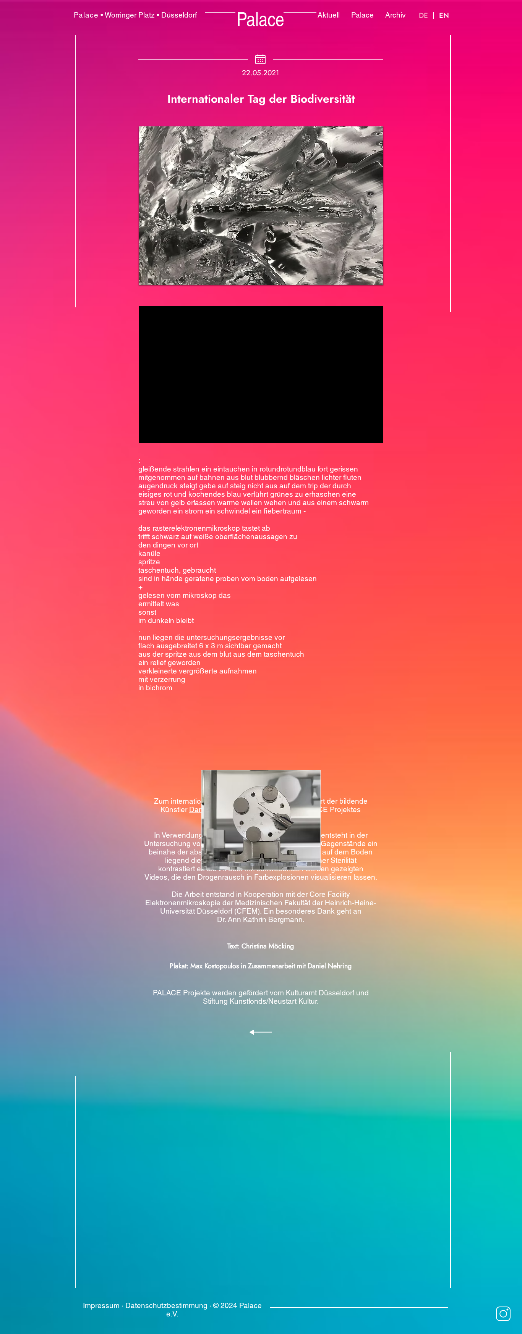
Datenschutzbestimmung (166, 1305)
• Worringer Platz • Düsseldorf (135, 15)
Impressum (101, 1305)
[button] (261, 205)
